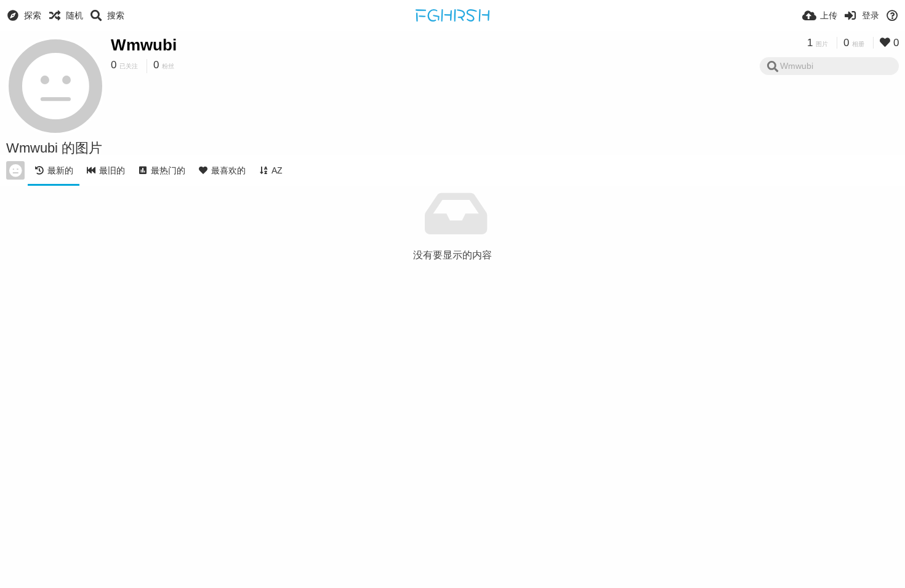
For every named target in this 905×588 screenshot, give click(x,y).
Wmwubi (144, 45)
